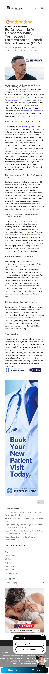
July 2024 (8, 559)
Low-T (18, 100)
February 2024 (10, 569)
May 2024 (8, 562)
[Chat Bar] (24, 670)
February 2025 (10, 556)
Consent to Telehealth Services (12, 658)
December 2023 (11, 573)
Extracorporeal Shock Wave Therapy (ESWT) (21, 50)
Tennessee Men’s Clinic (32, 111)
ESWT (35, 221)
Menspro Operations (14, 47)
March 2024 (9, 566)
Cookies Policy (12, 661)
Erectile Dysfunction (24, 97)
